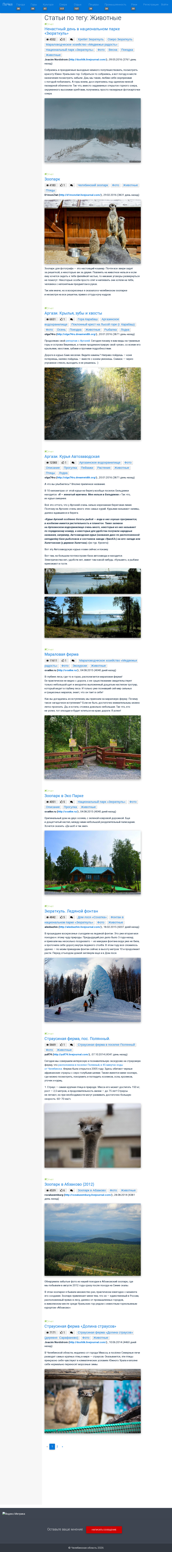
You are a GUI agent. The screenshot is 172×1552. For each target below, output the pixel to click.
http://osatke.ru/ (67, 670)
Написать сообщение (104, 1529)
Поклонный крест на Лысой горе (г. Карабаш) (103, 324)
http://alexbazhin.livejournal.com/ (80, 926)
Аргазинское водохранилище (99, 462)
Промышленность (115, 6)
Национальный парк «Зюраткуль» (70, 49)
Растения (103, 467)
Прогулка (70, 467)
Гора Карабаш (88, 319)
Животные (53, 55)
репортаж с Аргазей (78, 340)
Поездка (127, 49)
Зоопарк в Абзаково (92, 1190)
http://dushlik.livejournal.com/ (88, 59)
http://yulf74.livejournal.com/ (71, 1054)
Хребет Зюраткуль (91, 39)
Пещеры (94, 6)
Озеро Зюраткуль (120, 39)
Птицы (50, 190)
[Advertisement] (93, 1475)
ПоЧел (8, 4)
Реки (134, 6)
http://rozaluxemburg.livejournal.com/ (88, 1194)
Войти (164, 4)
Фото (101, 49)
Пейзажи (87, 467)
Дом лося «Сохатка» (92, 917)
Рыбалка (110, 329)
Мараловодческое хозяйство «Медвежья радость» (81, 44)
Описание (53, 467)
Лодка (125, 329)
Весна (113, 49)
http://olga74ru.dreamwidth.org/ (76, 334)
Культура (48, 6)
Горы (34, 6)
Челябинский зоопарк (93, 185)
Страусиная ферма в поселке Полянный (106, 1044)
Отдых (77, 6)
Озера (63, 6)
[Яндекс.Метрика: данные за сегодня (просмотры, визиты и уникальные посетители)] (14, 1514)
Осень (61, 329)
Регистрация (151, 4)
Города (20, 6)
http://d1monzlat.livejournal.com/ (80, 194)
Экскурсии (80, 665)
